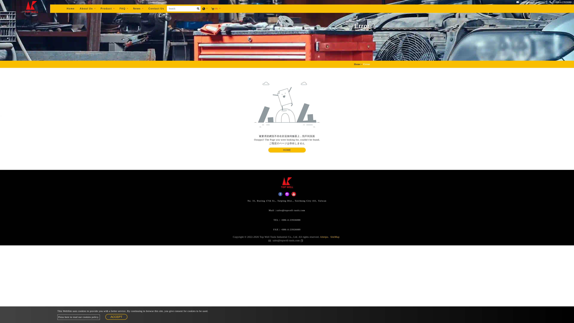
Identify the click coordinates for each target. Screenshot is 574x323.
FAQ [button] (123, 8)
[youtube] (294, 194)
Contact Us (156, 8)
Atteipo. (324, 237)
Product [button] (107, 8)
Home (72, 8)
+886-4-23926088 (291, 220)
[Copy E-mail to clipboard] (302, 240)
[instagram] (287, 194)
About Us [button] (87, 8)
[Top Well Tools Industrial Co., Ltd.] (31, 6)
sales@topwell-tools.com (291, 210)
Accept (116, 317)
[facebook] (280, 194)
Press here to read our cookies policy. (78, 317)
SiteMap (334, 237)
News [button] (137, 8)
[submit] (198, 10)
